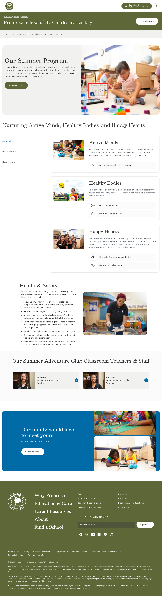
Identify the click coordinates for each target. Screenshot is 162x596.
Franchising (83, 494)
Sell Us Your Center (86, 498)
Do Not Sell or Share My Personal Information (27, 555)
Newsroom (123, 494)
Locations (122, 498)
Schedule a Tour (146, 21)
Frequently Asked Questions (131, 503)
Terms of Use (13, 552)
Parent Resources (52, 511)
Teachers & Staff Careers (89, 503)
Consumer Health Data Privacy (104, 552)
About (41, 519)
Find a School (48, 526)
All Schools (8, 16)
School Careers (55, 34)
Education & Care (53, 503)
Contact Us (123, 507)
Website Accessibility (42, 552)
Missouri (16, 16)
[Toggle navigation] (156, 6)
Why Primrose (49, 495)
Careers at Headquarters (89, 507)
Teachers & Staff (39, 34)
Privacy (26, 552)
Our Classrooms (19, 34)
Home (6, 34)
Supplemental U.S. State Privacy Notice (71, 552)
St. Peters (24, 16)
